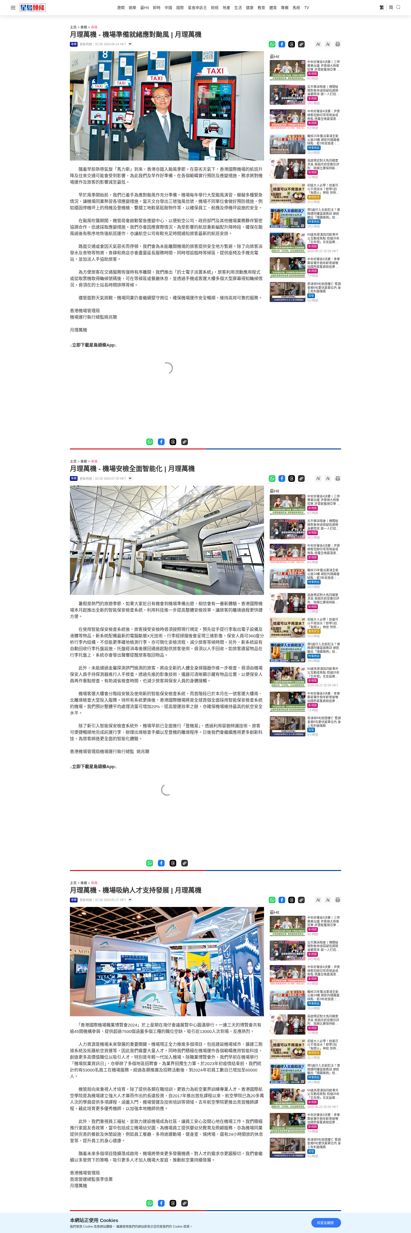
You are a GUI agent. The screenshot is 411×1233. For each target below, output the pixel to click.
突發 (311, 295)
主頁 (73, 27)
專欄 (83, 27)
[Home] (32, 7)
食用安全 (314, 197)
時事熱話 (314, 147)
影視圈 (312, 73)
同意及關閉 (325, 1223)
